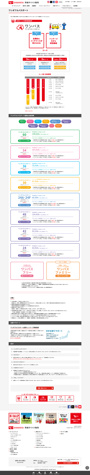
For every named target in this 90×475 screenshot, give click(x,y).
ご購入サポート (56, 5)
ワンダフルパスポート (78, 8)
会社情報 (75, 5)
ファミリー (58, 125)
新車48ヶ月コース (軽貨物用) (66, 121)
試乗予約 (33, 473)
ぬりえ (62, 433)
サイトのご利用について (60, 466)
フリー (51, 125)
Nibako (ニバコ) (39, 442)
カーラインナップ (16, 5)
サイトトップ (65, 8)
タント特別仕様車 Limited (16, 440)
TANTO (12, 438)
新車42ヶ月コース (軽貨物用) (33, 126)
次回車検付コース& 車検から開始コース (55, 121)
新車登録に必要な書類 (40, 445)
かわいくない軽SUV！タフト (16, 435)
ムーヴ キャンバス (14, 433)
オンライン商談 (64, 431)
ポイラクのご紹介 (39, 438)
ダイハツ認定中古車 (14, 445)
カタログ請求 (67, 1)
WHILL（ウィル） (14, 447)
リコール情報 (73, 1)
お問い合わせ (79, 1)
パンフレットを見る (25, 140)
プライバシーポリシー (30, 466)
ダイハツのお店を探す (16, 338)
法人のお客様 (38, 443)
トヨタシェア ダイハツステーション (43, 447)
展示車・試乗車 (26, 5)
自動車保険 (38, 440)
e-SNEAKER (13, 443)
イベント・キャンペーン (44, 5)
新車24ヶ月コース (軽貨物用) (43, 126)
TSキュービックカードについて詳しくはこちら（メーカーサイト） (28, 358)
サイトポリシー (36, 466)
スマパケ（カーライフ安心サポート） (43, 433)
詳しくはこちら (29, 110)
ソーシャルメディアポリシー (45, 466)
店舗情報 (34, 5)
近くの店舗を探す (14, 454)
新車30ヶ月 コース (45, 121)
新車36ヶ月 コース (38, 121)
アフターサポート (66, 5)
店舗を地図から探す (14, 452)
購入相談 (45, 473)
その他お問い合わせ (56, 473)
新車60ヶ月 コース (22, 121)
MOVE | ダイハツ (14, 436)
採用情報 (60, 1)
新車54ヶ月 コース (30, 121)
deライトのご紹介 (39, 436)
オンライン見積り (39, 473)
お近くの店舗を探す (68, 463)
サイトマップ (53, 466)
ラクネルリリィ (14, 442)
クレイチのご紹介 (39, 435)
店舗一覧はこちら (42, 388)
